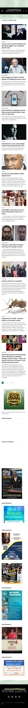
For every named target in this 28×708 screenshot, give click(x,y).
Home (9, 16)
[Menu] (2, 10)
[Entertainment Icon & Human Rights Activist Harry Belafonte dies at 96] (14, 132)
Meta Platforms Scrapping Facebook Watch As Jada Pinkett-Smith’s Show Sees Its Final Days (13, 112)
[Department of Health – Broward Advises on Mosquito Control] (14, 306)
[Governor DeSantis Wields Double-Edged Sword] (14, 162)
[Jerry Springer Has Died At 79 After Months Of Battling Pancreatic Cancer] (14, 65)
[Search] (26, 10)
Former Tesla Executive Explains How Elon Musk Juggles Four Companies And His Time (14, 46)
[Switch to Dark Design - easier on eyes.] (24, 10)
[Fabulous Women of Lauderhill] (14, 269)
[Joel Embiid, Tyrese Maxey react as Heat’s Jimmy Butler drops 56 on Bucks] (14, 198)
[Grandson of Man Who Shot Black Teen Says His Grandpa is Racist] (14, 233)
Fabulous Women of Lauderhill (12, 281)
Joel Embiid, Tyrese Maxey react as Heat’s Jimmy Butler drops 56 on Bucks (13, 212)
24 (11, 382)
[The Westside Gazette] (13, 11)
